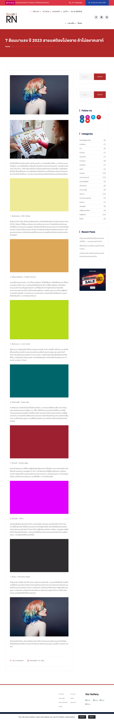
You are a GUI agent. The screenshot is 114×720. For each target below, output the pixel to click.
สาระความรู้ (83, 190)
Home (7, 46)
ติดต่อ (80, 23)
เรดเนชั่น (70, 23)
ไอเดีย (81, 219)
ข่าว (80, 148)
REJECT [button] (92, 717)
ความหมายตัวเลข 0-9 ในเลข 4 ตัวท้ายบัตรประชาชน (32, 2)
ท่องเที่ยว (82, 165)
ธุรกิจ (65, 11)
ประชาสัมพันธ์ (76, 11)
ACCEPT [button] (82, 717)
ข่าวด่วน (46, 11)
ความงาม (82, 161)
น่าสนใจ (81, 173)
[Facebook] (96, 17)
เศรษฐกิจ (82, 206)
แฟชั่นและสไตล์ (84, 210)
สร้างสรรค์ (82, 186)
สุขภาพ (81, 194)
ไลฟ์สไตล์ (82, 214)
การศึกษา (82, 144)
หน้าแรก (36, 11)
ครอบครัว (56, 11)
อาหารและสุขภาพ (85, 198)
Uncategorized (85, 140)
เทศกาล (82, 202)
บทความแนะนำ (84, 177)
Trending (10, 3)
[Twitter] (101, 17)
